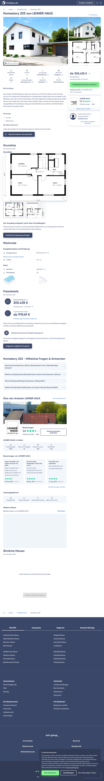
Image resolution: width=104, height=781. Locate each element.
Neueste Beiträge (87, 628)
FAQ (4, 688)
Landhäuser (58, 646)
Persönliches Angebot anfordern (88, 122)
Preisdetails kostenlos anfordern (84, 84)
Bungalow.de (76, 746)
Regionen (60, 628)
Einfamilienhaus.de (28, 752)
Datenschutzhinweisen (72, 767)
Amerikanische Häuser (11, 635)
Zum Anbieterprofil (59, 398)
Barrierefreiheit (59, 688)
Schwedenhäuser (9, 659)
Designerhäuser (59, 635)
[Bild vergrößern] (63, 197)
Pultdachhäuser (59, 662)
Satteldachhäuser (60, 652)
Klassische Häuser (60, 642)
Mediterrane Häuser (10, 652)
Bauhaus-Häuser (9, 642)
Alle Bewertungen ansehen (56, 487)
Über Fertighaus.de (10, 685)
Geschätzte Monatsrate (20, 311)
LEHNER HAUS (22, 9)
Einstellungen (68, 773)
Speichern (94, 15)
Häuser (11, 9)
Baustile (12, 628)
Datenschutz (58, 692)
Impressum (57, 695)
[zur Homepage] (4, 9)
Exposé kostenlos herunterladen (20, 134)
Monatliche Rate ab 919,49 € (79, 79)
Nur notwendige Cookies (87, 773)
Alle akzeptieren (50, 773)
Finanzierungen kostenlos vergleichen (25, 318)
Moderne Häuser (9, 655)
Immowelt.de (27, 741)
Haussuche (7, 709)
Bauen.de (76, 741)
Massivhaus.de (27, 746)
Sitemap (6, 692)
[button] (97, 3)
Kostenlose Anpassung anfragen (18, 235)
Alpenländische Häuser (11, 639)
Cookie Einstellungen (61, 685)
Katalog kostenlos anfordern (53, 432)
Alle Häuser (61, 511)
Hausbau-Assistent (86, 3)
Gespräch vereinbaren (61, 709)
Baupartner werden (60, 705)
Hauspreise (36, 628)
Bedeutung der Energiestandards (13, 257)
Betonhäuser (7, 646)
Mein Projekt (7, 716)
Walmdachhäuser (60, 659)
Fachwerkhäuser (59, 639)
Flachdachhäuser (60, 655)
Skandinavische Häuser (11, 662)
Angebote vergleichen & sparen (18, 346)
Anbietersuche (8, 712)
